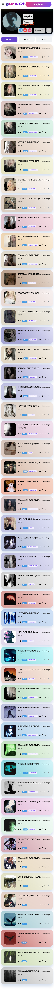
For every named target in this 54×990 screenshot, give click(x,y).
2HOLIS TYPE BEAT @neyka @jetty (30, 575)
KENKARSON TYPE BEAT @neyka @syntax (30, 782)
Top (45, 39)
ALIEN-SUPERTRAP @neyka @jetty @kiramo (30, 538)
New (11, 39)
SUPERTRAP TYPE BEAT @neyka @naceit (30, 726)
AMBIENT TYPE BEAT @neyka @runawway (30, 801)
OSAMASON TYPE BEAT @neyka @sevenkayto (30, 123)
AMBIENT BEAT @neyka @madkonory (30, 952)
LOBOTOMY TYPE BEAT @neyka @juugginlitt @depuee (30, 556)
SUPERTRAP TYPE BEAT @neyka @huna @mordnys (30, 707)
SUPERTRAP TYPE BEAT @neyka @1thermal (30, 688)
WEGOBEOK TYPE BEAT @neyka (30, 293)
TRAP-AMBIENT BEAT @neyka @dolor (30, 933)
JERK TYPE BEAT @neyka (29, 519)
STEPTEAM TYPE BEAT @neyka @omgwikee (30, 180)
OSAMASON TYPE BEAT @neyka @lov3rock (30, 858)
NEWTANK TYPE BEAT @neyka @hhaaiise (30, 406)
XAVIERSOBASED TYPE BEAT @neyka (30, 104)
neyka (20, 51)
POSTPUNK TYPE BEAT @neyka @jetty (30, 425)
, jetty (24, 428)
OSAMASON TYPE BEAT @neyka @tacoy (30, 745)
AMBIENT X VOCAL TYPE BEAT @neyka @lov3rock (30, 387)
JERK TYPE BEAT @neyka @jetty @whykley (30, 632)
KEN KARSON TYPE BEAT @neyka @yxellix (30, 820)
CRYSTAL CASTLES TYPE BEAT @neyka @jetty (30, 669)
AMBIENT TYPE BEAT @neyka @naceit (30, 462)
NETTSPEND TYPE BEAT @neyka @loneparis (30, 142)
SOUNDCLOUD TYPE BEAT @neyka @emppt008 (30, 368)
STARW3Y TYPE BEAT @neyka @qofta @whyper (30, 481)
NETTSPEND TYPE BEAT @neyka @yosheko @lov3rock (30, 236)
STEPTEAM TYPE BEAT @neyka (30, 198)
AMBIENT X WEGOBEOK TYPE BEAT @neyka (30, 217)
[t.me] (21, 30)
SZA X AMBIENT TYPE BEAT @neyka (30, 85)
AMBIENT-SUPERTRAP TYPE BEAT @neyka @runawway (30, 764)
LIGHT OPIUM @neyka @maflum (30, 877)
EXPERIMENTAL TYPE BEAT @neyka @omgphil (30, 48)
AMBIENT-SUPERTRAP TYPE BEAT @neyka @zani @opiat (30, 914)
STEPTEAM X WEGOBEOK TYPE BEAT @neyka (30, 274)
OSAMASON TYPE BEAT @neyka (30, 255)
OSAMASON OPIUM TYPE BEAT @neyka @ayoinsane (30, 896)
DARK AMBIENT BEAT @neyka (30, 971)
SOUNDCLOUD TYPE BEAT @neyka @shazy (30, 349)
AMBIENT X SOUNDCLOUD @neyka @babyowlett (30, 330)
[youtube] (25, 30)
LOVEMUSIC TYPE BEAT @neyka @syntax (30, 613)
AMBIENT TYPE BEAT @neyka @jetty (30, 651)
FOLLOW (39, 30)
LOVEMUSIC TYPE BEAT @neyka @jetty (30, 594)
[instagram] (30, 30)
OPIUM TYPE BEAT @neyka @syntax (30, 839)
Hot (28, 39)
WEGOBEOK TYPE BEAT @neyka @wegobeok (30, 161)
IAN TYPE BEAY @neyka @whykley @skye (30, 443)
